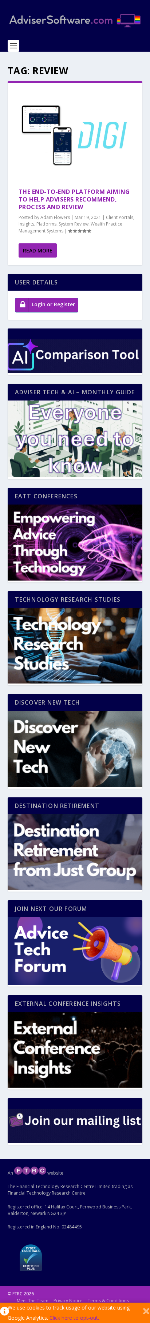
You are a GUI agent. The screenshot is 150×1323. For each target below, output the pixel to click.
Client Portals (119, 217)
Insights (26, 224)
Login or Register (53, 304)
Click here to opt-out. (74, 1317)
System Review (73, 224)
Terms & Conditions (108, 1301)
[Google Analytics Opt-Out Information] (4, 1313)
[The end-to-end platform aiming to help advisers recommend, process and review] (75, 136)
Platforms (46, 224)
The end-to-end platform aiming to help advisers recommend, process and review (74, 199)
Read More (37, 250)
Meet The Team (32, 1301)
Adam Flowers (55, 217)
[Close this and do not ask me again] (146, 1313)
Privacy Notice (68, 1301)
